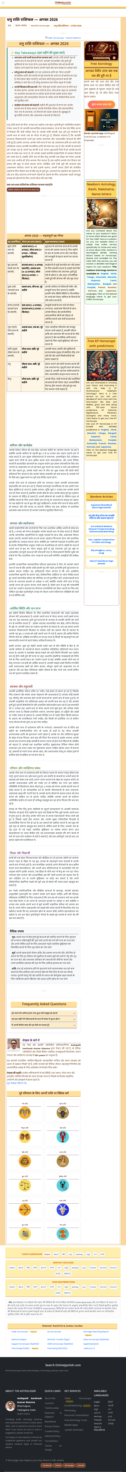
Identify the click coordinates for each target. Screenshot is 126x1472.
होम (9, 25)
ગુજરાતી (43, 1268)
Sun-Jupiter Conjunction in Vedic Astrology (101, 541)
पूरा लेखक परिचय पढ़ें (16, 1083)
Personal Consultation (76, 1415)
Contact (49, 1403)
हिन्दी (110, 1402)
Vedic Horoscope (24, 1331)
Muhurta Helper (19, 1339)
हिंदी (64, 1254)
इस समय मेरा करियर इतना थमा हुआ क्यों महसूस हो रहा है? (35, 1013)
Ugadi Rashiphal (91, 1343)
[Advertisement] (44, 216)
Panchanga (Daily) (24, 1348)
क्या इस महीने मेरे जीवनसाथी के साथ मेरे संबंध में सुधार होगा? (36, 1019)
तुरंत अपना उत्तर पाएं (101, 104)
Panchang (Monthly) (57, 1348)
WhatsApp (69, 1465)
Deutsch (113, 1268)
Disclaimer (50, 1421)
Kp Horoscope (54, 1331)
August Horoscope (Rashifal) (25, 1343)
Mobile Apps (71, 1424)
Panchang (70, 1410)
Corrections (51, 1440)
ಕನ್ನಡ (88, 1254)
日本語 (57, 1273)
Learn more (23, 1413)
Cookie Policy (52, 1431)
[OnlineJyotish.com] (63, 2)
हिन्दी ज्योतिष (21, 25)
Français (93, 1268)
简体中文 (67, 1273)
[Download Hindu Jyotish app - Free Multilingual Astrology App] (101, 119)
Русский (103, 1268)
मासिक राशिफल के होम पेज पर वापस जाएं (23, 189)
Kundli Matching (77, 1405)
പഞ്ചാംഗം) (89, 1348)
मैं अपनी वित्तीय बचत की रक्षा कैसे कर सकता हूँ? (31, 1025)
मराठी (102, 1254)
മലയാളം (79, 1254)
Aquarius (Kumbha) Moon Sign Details (101, 506)
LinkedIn (81, 1465)
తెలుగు (56, 1254)
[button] (4, 3)
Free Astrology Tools (75, 1420)
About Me (50, 1398)
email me (28, 1432)
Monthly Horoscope (40, 25)
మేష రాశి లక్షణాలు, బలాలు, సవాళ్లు (101, 551)
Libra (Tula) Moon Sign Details (101, 562)
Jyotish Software (73, 1429)
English (104, 273)
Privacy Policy (52, 1426)
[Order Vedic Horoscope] (101, 50)
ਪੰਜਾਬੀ (52, 1268)
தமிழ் (70, 1254)
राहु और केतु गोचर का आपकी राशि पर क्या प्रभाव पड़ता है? (101, 517)
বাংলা (95, 1254)
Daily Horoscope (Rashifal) (96, 1339)
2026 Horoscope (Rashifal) (60, 1343)
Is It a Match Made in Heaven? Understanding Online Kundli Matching (101, 529)
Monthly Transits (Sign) (58, 1339)
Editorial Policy (52, 1436)
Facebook (47, 1465)
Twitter (58, 1465)
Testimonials (52, 1408)
